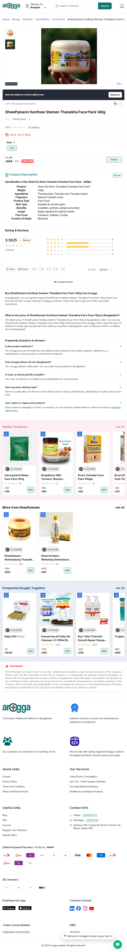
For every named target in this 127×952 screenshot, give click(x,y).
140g (11, 148)
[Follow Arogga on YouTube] (91, 908)
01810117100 (92, 820)
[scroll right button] (122, 463)
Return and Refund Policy (15, 791)
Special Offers (9, 835)
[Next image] (118, 56)
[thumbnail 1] (10, 33)
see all (120, 426)
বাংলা (118, 175)
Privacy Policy (9, 781)
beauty (48, 301)
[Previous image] (20, 56)
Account (6, 825)
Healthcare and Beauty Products (86, 791)
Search (105, 5)
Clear (12, 269)
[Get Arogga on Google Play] (8, 908)
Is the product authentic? (19, 346)
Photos (24, 269)
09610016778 (90, 815)
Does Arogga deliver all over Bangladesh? (28, 362)
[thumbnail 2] (10, 44)
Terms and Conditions (13, 786)
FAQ (4, 820)
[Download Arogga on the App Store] (25, 908)
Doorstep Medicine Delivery (84, 786)
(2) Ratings (33, 127)
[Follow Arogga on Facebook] (78, 908)
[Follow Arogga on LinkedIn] (72, 908)
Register (115, 94)
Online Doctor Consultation (83, 776)
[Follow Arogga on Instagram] (85, 908)
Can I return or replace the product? (25, 403)
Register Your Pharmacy (14, 830)
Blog (4, 815)
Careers (6, 776)
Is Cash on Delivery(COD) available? (25, 374)
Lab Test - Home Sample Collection (88, 781)
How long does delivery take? (21, 387)
